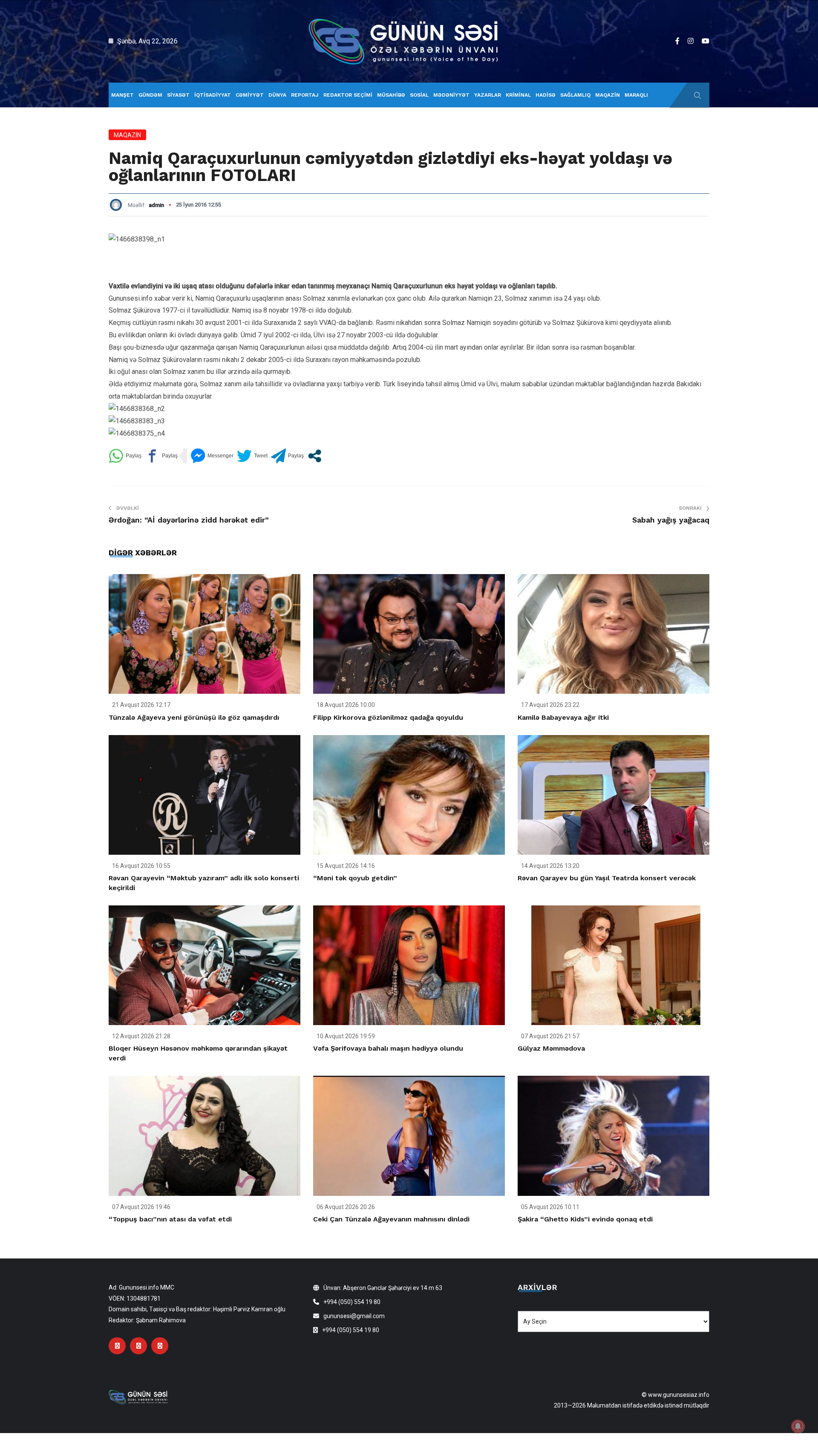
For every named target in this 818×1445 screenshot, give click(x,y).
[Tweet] (252, 455)
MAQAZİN (607, 95)
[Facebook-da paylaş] (161, 455)
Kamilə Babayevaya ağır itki (563, 717)
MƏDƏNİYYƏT (451, 95)
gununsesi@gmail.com (354, 1316)
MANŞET (122, 95)
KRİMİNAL (518, 95)
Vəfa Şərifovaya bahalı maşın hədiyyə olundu (388, 1048)
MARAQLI (636, 95)
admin (156, 205)
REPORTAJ (305, 95)
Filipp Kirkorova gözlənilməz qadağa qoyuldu (388, 717)
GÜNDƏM (150, 95)
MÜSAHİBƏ (391, 95)
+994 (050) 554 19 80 (351, 1301)
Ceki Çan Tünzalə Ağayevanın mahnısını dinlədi (391, 1219)
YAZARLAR (487, 95)
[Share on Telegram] (287, 455)
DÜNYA (277, 95)
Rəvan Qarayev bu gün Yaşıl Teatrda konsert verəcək (607, 878)
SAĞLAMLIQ (575, 95)
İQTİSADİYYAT (212, 95)
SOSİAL (419, 95)
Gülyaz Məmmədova (551, 1048)
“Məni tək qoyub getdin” (355, 878)
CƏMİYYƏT (250, 95)
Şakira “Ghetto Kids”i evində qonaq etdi (585, 1219)
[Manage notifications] (798, 1426)
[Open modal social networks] (314, 455)
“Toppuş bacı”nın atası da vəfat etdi (170, 1219)
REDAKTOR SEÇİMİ (347, 95)
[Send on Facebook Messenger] (211, 455)
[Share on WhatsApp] (125, 455)
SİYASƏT (178, 95)
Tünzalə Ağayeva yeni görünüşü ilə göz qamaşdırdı (194, 717)
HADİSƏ (546, 95)
